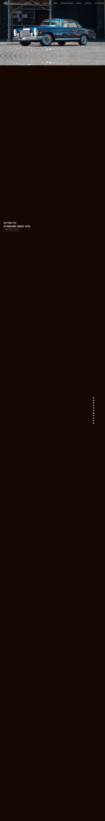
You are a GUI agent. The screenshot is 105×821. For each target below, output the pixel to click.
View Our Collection (12, 230)
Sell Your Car (46, 3)
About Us (79, 3)
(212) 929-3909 (99, 3)
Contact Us (88, 3)
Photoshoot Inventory (67, 3)
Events (56, 3)
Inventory (37, 3)
